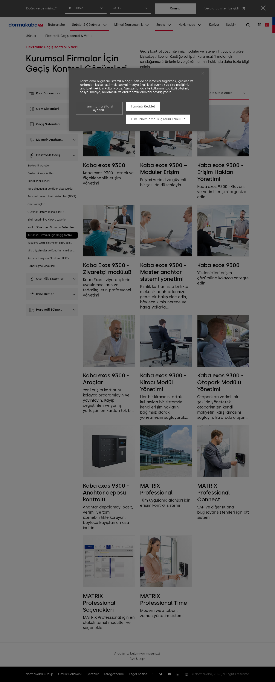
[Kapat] (203, 73)
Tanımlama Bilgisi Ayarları (99, 108)
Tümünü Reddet (143, 106)
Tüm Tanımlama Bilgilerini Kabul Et (158, 119)
